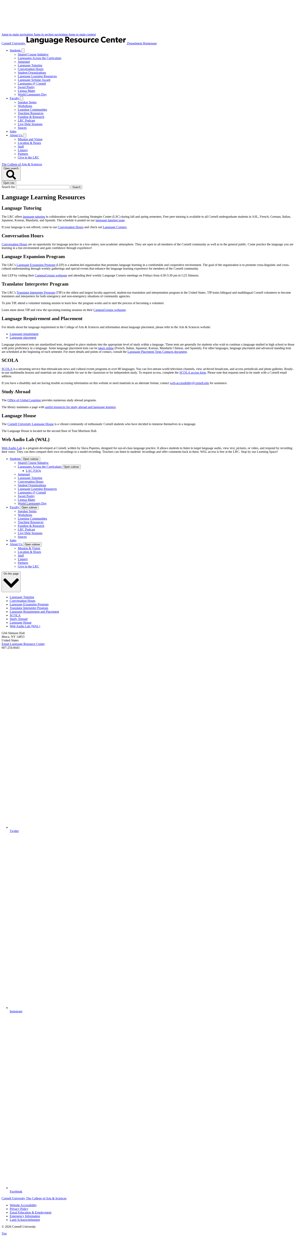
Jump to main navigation (18, 34)
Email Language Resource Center (23, 644)
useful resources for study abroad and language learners (80, 407)
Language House (21, 622)
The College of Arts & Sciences (22, 164)
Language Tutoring (30, 65)
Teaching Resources (30, 113)
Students (15, 50)
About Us (16, 135)
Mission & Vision (29, 548)
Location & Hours (29, 143)
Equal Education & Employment (30, 1212)
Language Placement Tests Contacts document (157, 351)
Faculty (15, 98)
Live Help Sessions (30, 124)
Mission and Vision (30, 139)
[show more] (23, 50)
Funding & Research (31, 117)
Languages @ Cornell (32, 83)
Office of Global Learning (24, 400)
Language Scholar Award (34, 80)
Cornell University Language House (30, 424)
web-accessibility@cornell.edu (189, 383)
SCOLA (7, 369)
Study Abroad (18, 619)
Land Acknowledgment (25, 1219)
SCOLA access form (192, 372)
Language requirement (24, 334)
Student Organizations (32, 72)
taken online (106, 348)
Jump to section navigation (51, 34)
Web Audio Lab (12, 448)
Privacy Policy (19, 1209)
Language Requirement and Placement (34, 611)
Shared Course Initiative (33, 54)
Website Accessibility (23, 1205)
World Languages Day (32, 94)
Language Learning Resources (37, 76)
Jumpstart (24, 61)
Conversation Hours (30, 69)
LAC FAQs (33, 470)
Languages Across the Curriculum (39, 58)
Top (4, 1233)
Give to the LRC (28, 157)
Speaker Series (27, 102)
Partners (23, 154)
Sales (13, 131)
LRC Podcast (26, 120)
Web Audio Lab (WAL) (25, 626)
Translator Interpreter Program (36, 292)
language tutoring (34, 216)
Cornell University (14, 43)
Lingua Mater (26, 90)
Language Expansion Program (36, 265)
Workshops (25, 106)
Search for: (9, 187)
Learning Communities (32, 109)
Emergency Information (25, 1216)
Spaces (22, 127)
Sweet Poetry (26, 87)
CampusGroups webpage (51, 275)
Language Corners (114, 227)
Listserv (23, 150)
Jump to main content (82, 34)
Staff (21, 146)
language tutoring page (110, 220)
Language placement (23, 337)
